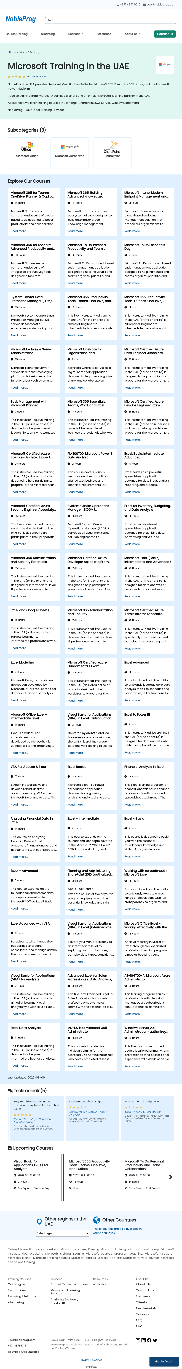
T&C (139, 1326)
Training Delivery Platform (64, 1301)
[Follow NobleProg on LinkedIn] (143, 1340)
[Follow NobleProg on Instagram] (138, 1340)
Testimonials (146, 1308)
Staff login (91, 1366)
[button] (170, 1177)
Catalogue (16, 1284)
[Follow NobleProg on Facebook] (149, 1340)
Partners (143, 1296)
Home (12, 52)
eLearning (48, 34)
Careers (142, 1314)
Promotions (17, 1290)
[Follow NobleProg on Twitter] (155, 1340)
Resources (104, 34)
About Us (131, 34)
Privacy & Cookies (91, 1360)
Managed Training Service (65, 1291)
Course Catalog (17, 34)
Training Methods (22, 1296)
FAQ (139, 1320)
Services (74, 34)
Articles (99, 1284)
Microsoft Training (29, 52)
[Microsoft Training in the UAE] (24, 18)
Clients (141, 1302)
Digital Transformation (69, 1284)
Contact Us (165, 34)
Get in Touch (164, 1361)
